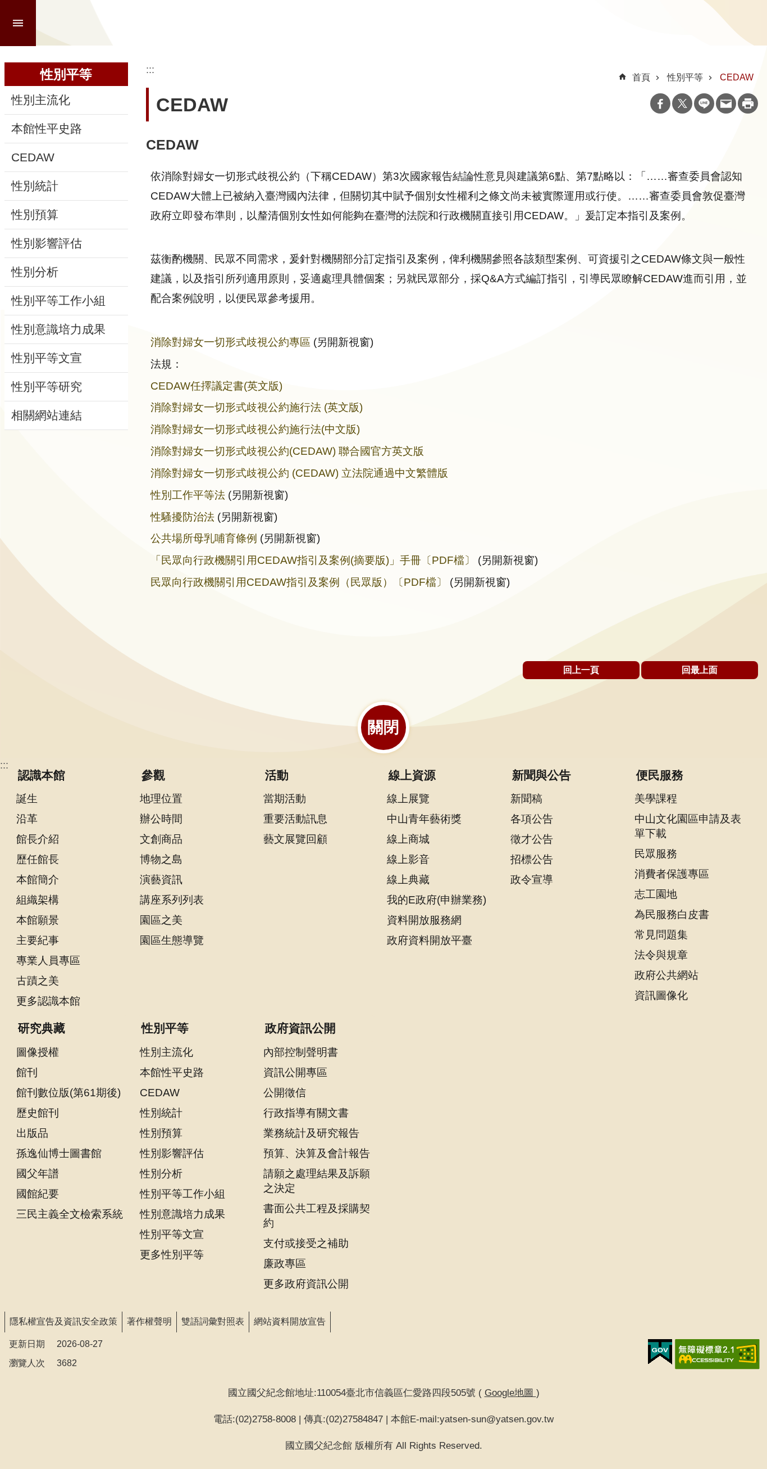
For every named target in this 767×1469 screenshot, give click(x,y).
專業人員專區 (48, 960)
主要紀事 (37, 940)
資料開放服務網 (424, 920)
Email (726, 103)
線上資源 (412, 775)
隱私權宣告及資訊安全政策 (63, 1321)
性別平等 (685, 77)
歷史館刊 (37, 1112)
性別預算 (34, 215)
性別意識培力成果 (58, 329)
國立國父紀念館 (164, 23)
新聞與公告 (541, 775)
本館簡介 (37, 879)
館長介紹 (37, 839)
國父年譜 (37, 1173)
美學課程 (655, 798)
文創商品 (161, 839)
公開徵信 (284, 1092)
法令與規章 (661, 954)
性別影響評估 (46, 243)
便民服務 (659, 775)
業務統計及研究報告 (311, 1133)
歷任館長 (37, 859)
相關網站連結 (46, 415)
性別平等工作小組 (58, 301)
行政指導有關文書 (306, 1112)
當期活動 (284, 798)
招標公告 (531, 859)
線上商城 (408, 839)
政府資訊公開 (300, 1028)
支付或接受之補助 (306, 1243)
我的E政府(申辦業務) (436, 899)
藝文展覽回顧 (295, 839)
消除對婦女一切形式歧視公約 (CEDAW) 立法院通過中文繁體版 (299, 473)
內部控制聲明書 (300, 1052)
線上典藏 (408, 879)
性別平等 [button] (66, 74)
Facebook (660, 103)
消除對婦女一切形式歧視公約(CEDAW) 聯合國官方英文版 (287, 451)
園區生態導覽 (172, 940)
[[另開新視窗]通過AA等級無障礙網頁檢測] (717, 1354)
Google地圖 (510, 1392)
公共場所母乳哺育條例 (203, 538)
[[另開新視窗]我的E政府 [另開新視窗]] (660, 1352)
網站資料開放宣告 (290, 1321)
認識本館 (41, 775)
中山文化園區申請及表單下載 (687, 825)
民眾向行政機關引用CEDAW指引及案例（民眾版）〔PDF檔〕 (298, 582)
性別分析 (34, 272)
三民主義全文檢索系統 (69, 1214)
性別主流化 (40, 100)
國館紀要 (37, 1193)
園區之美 (161, 920)
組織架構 (37, 899)
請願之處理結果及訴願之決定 (316, 1180)
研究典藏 (41, 1028)
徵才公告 (531, 839)
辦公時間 (161, 818)
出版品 (32, 1133)
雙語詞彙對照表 (212, 1321)
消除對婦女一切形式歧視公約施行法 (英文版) (256, 407)
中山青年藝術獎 (424, 818)
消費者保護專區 (671, 873)
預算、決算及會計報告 (316, 1153)
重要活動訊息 (295, 818)
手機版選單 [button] (18, 23)
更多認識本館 (48, 1001)
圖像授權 (37, 1052)
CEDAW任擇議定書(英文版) (216, 385)
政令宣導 (531, 879)
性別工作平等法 (187, 495)
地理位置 (161, 798)
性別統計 (34, 186)
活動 (277, 775)
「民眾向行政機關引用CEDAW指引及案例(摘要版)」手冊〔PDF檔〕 (312, 560)
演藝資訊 (161, 879)
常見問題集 (661, 934)
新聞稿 (526, 798)
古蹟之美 (37, 980)
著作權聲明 (149, 1321)
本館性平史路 (46, 128)
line (704, 103)
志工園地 (655, 894)
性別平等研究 (46, 387)
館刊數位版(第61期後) (68, 1092)
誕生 (27, 798)
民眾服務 (655, 853)
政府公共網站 (666, 975)
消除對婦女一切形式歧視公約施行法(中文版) (255, 429)
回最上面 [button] (700, 670)
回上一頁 (581, 670)
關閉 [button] (383, 727)
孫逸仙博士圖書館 (59, 1153)
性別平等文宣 (46, 358)
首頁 (641, 77)
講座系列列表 (172, 899)
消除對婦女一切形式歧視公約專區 (230, 342)
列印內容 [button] (748, 103)
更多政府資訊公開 (306, 1283)
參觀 (153, 775)
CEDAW (32, 157)
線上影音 (408, 859)
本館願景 (37, 920)
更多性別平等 (172, 1254)
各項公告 (531, 818)
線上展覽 (408, 798)
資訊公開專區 (295, 1072)
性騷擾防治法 (182, 516)
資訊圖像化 (661, 995)
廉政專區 (284, 1263)
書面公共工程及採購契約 (316, 1215)
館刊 (27, 1072)
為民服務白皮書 (671, 914)
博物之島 (161, 859)
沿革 (27, 818)
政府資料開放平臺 (429, 940)
